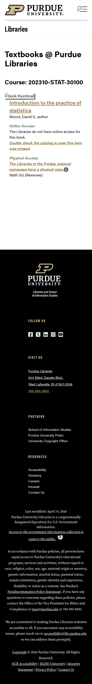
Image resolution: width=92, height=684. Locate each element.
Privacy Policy (45, 669)
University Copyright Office (47, 440)
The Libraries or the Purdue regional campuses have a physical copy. (40, 166)
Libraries (16, 28)
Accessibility (37, 469)
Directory (35, 475)
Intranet (33, 486)
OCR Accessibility (25, 664)
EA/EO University (52, 664)
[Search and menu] (81, 8)
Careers (34, 481)
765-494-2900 (38, 390)
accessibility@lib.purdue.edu (65, 633)
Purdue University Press (45, 435)
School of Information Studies (49, 429)
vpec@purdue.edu (45, 609)
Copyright (19, 652)
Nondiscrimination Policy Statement (34, 592)
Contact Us (36, 492)
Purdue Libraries (40, 370)
